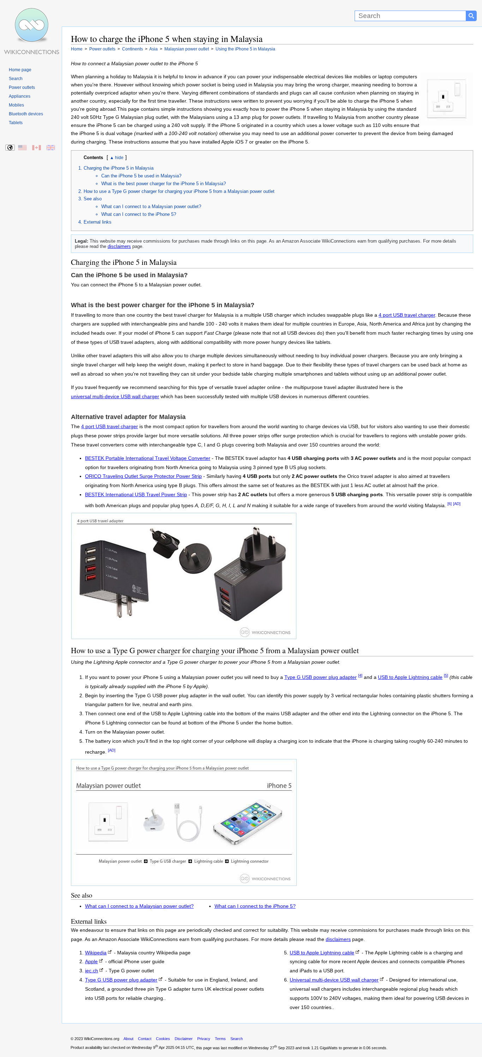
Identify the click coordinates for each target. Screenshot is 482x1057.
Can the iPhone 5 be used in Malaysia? (141, 175)
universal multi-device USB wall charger (115, 396)
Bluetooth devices (26, 113)
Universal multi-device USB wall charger (334, 980)
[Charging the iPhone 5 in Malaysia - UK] (51, 148)
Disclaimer (184, 1039)
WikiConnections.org (101, 1039)
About (128, 1039)
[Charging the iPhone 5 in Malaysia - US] (23, 148)
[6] (449, 504)
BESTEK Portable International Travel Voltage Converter (147, 458)
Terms (220, 1039)
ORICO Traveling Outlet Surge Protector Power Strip (143, 476)
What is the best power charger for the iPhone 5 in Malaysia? (163, 183)
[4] (360, 675)
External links (98, 222)
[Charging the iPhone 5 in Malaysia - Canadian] (37, 148)
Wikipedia (96, 952)
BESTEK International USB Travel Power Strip (136, 494)
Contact (144, 1039)
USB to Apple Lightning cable (410, 677)
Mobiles (16, 105)
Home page (20, 69)
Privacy (203, 1039)
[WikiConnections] (31, 13)
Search (16, 78)
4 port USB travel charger (407, 315)
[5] (446, 675)
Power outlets (22, 87)
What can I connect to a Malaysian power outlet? (151, 206)
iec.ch (91, 970)
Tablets (16, 122)
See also (93, 198)
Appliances (19, 96)
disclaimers (119, 246)
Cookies (163, 1039)
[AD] (456, 504)
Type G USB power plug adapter (320, 677)
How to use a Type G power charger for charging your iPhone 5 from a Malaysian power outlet (179, 191)
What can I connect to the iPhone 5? (138, 214)
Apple (91, 961)
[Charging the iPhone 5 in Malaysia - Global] (10, 148)
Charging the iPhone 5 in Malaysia (118, 168)
